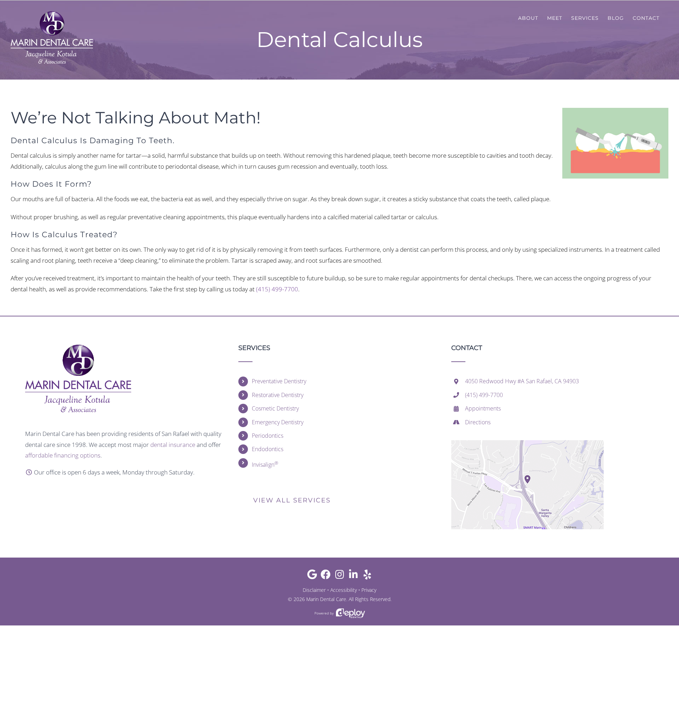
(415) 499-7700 (277, 289)
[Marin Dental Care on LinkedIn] (353, 576)
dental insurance (172, 445)
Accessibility (343, 590)
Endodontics (267, 449)
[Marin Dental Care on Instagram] (339, 576)
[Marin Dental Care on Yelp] (367, 576)
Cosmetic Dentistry (275, 408)
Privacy (368, 590)
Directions (478, 422)
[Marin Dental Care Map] (527, 443)
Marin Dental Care (326, 599)
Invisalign (265, 464)
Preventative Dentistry (279, 381)
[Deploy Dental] (350, 613)
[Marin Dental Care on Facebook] (326, 576)
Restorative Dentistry (277, 395)
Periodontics (267, 435)
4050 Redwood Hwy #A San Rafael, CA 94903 (522, 381)
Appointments (483, 408)
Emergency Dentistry (277, 422)
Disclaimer (314, 590)
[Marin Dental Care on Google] (312, 576)
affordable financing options (62, 455)
